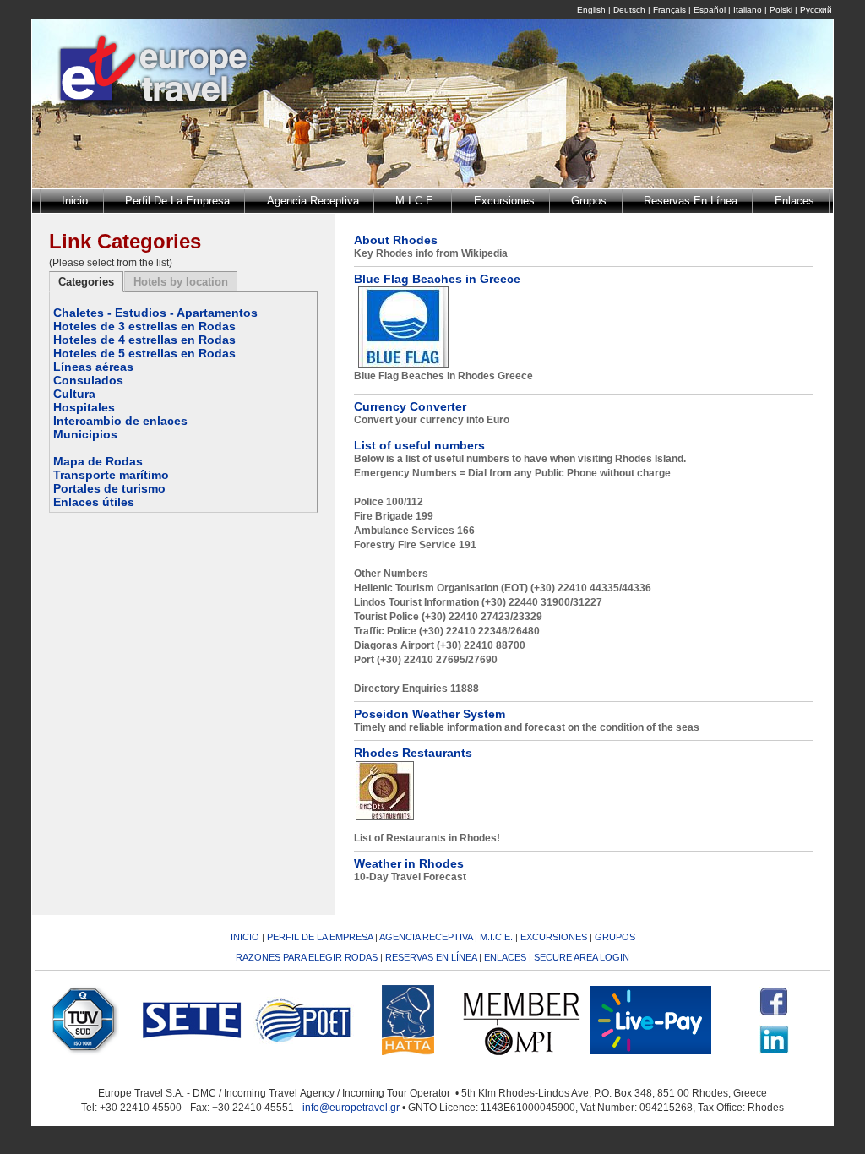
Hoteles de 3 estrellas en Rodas (144, 326)
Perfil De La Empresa (177, 200)
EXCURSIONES (553, 937)
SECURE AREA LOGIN (581, 957)
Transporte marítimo (111, 475)
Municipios (85, 434)
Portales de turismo (109, 488)
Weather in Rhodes (409, 863)
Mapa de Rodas (98, 461)
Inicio (75, 200)
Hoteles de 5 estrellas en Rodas (144, 353)
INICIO (245, 937)
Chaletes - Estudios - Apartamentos (155, 312)
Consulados (88, 380)
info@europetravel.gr (351, 1107)
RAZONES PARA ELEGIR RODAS (307, 957)
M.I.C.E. (416, 200)
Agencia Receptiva (313, 200)
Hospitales (84, 407)
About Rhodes (396, 240)
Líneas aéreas (93, 366)
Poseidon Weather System (429, 714)
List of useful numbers (419, 445)
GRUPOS (615, 937)
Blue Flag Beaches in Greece (437, 279)
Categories (86, 281)
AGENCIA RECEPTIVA (425, 937)
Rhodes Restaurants (413, 752)
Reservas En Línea (690, 200)
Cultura (74, 393)
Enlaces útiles (93, 502)
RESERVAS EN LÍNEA (430, 957)
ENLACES (505, 957)
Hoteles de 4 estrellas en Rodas (144, 339)
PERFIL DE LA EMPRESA (320, 937)
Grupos (589, 200)
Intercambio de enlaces (120, 420)
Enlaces (794, 200)
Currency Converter (410, 406)
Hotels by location (180, 281)
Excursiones (504, 200)
